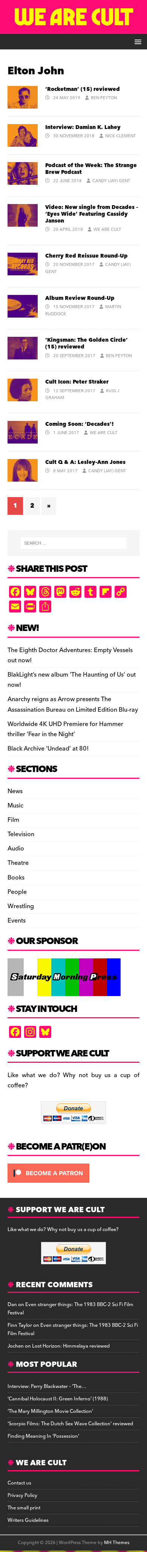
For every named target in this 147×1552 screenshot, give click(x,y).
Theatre (18, 863)
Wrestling (21, 906)
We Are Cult (107, 229)
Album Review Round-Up (80, 298)
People (17, 892)
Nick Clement (120, 136)
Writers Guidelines (28, 1520)
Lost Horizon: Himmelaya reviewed (71, 1346)
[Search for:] (73, 543)
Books (16, 877)
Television (21, 834)
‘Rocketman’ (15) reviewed (82, 89)
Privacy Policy (22, 1495)
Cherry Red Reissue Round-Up (86, 256)
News (15, 791)
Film (13, 820)
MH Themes (116, 1543)
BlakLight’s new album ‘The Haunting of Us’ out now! (72, 679)
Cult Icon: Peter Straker (77, 382)
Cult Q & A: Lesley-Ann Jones (85, 462)
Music (15, 805)
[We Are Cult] (73, 28)
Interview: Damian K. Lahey (83, 127)
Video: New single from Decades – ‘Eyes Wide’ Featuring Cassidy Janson (91, 214)
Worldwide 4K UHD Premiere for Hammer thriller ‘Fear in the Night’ (65, 729)
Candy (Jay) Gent (111, 180)
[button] (136, 41)
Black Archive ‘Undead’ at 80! (48, 748)
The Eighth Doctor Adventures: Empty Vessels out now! (70, 655)
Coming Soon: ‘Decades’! (79, 424)
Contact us (19, 1483)
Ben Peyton (104, 97)
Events (17, 920)
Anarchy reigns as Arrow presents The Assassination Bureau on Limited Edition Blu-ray (73, 704)
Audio (16, 848)
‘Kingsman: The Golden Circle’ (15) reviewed (86, 344)
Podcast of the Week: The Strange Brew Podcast (91, 169)
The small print (24, 1508)
